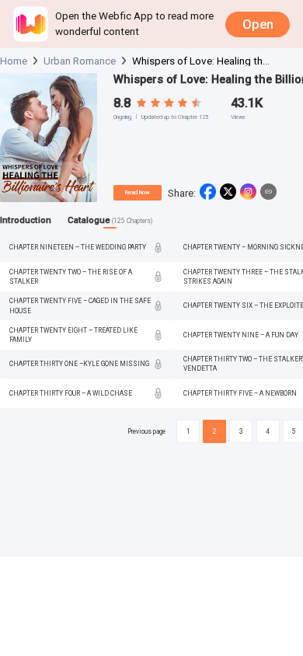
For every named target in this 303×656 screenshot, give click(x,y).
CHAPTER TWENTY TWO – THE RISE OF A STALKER (70, 276)
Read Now (137, 192)
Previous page (146, 431)
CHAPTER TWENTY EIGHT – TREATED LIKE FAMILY (73, 335)
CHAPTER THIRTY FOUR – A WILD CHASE (70, 393)
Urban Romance (80, 61)
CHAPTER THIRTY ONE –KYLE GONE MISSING (79, 364)
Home (13, 61)
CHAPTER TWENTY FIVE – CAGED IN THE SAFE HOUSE (80, 305)
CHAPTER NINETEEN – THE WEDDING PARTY (77, 247)
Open (257, 24)
